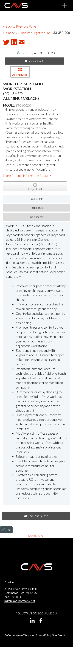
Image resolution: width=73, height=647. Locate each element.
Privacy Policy (43, 635)
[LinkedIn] (32, 621)
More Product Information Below (26, 176)
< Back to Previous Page (19, 26)
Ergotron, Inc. (41, 33)
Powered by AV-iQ (35, 535)
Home (7, 33)
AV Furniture (22, 33)
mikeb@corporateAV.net (19, 601)
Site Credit (58, 635)
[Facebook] (41, 621)
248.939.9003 (12, 597)
